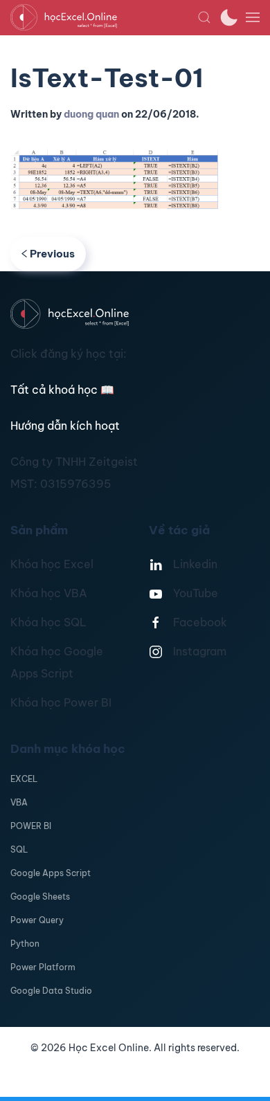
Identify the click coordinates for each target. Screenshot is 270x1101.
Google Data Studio (51, 990)
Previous (52, 253)
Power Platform (42, 967)
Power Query (37, 920)
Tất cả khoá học (62, 390)
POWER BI (30, 826)
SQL (19, 849)
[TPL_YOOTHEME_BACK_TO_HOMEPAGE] (103, 17)
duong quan (91, 114)
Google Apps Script (50, 873)
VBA (19, 802)
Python (24, 943)
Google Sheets (40, 896)
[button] (204, 17)
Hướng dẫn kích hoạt (65, 426)
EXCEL (23, 779)
